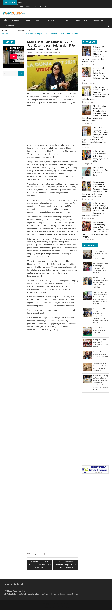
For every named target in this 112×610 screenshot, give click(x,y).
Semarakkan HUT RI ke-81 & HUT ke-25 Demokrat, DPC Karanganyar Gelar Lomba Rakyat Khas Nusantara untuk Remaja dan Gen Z (100, 316)
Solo (37, 20)
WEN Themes (63, 607)
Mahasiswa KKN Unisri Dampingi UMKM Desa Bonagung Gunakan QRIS (100, 156)
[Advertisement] (52, 124)
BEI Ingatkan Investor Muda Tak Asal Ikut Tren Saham (100, 171)
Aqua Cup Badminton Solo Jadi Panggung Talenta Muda (99, 330)
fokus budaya (9, 25)
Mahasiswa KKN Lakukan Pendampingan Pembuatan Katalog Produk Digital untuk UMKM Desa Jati (100, 268)
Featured (32, 554)
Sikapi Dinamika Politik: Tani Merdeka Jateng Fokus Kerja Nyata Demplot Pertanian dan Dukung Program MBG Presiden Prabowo (95, 113)
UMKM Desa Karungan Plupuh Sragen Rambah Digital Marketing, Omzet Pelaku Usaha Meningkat (100, 282)
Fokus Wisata (51, 20)
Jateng (27, 20)
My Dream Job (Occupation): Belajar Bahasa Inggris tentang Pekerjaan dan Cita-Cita (95, 74)
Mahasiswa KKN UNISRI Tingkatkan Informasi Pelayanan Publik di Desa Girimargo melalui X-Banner (95, 93)
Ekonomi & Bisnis (98, 20)
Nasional (15, 20)
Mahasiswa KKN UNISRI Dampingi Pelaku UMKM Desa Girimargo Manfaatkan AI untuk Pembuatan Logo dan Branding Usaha (95, 54)
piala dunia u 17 (50, 554)
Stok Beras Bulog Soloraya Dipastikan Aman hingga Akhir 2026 (100, 354)
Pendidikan (66, 20)
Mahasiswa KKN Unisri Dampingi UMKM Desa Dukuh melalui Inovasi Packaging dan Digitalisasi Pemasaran (95, 209)
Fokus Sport (80, 20)
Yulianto (57, 52)
